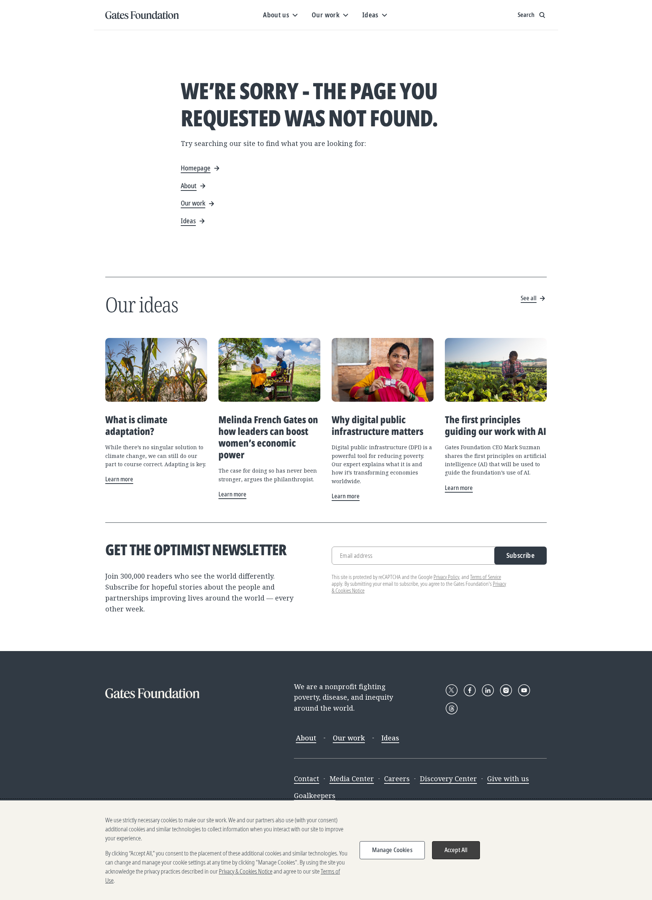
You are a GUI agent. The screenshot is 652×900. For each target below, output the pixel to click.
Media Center (351, 778)
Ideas (390, 737)
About (306, 737)
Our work (349, 737)
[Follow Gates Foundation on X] (451, 690)
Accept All (456, 850)
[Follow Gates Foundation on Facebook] (470, 690)
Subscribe (520, 555)
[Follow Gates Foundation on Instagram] (506, 690)
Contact (306, 778)
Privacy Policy (446, 577)
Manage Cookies (392, 850)
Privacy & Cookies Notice (245, 871)
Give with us (508, 778)
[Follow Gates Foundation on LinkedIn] (488, 690)
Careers (397, 778)
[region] (326, 850)
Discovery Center (448, 778)
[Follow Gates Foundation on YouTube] (524, 690)
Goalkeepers (314, 795)
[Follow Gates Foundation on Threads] (451, 708)
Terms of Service (485, 577)
